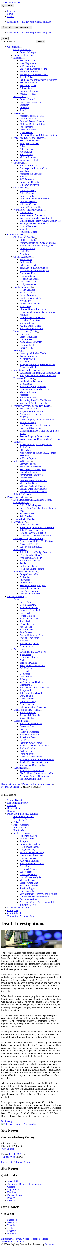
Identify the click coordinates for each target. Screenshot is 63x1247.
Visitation (24, 171)
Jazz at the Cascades (29, 731)
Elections (17, 57)
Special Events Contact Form (34, 762)
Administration (27, 838)
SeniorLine (25, 447)
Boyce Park (25, 602)
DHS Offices (26, 339)
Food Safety (25, 306)
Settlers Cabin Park (29, 618)
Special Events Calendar (31, 756)
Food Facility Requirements (33, 386)
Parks (16, 599)
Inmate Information (29, 165)
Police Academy (27, 149)
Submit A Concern (22, 494)
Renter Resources (28, 356)
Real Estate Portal (28, 408)
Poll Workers (26, 88)
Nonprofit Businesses (30, 588)
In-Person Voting (28, 66)
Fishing (23, 679)
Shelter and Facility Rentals (26, 709)
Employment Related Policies (34, 223)
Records (17, 113)
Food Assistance (27, 276)
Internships (25, 229)
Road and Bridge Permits (32, 381)
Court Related (20, 187)
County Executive (22, 49)
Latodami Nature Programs (33, 707)
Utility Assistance (28, 284)
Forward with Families (24, 519)
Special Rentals (27, 718)
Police (23, 146)
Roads (23, 563)
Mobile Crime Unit (29, 882)
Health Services (27, 290)
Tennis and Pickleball (30, 657)
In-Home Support (28, 458)
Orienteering (26, 685)
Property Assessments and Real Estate (31, 406)
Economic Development (25, 571)
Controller (24, 107)
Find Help (24, 334)
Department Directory (24, 55)
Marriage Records (28, 129)
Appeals (24, 417)
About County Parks (29, 643)
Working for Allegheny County (28, 209)
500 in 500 (25, 361)
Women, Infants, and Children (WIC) (38, 243)
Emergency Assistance (30, 466)
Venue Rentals (20, 767)
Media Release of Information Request (38, 894)
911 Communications (30, 140)
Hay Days (24, 740)
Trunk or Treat (26, 754)
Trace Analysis (27, 891)
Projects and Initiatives (18, 497)
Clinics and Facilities (30, 303)
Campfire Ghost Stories (31, 743)
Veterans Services (21, 461)
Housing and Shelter (29, 278)
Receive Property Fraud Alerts (34, 436)
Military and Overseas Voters (34, 74)
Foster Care (25, 251)
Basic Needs (26, 262)
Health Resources (28, 295)
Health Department (22, 287)
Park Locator (26, 626)
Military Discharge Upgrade (33, 488)
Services (11, 1200)
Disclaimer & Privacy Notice (15, 1238)
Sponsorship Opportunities (32, 765)
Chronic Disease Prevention (33, 309)
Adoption (24, 254)
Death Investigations (29, 847)
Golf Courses (26, 676)
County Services (15, 234)
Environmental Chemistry (32, 852)
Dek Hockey (26, 668)
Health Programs (28, 292)
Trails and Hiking (28, 701)
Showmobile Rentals (30, 715)
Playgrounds (26, 690)
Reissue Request (27, 93)
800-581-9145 (15, 1154)
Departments (13, 1189)
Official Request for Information (35, 896)
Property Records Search (32, 115)
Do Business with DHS (31, 342)
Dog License (26, 383)
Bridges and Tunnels (29, 566)
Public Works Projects (30, 505)
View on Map (8, 1148)
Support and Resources (31, 546)
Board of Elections (29, 91)
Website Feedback (39, 1238)
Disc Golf (24, 671)
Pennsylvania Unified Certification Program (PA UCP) (36, 542)
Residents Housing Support (33, 585)
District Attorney (28, 190)
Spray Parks (25, 654)
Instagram (12, 1222)
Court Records (27, 196)
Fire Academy (26, 154)
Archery (24, 660)
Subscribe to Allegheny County (16, 1162)
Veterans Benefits (28, 464)
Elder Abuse (25, 450)
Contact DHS (26, 348)
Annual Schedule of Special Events (37, 759)
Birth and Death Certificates (33, 124)
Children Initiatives (29, 240)
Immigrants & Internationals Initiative (38, 375)
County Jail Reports (29, 182)
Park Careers (26, 632)
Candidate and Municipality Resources (38, 80)
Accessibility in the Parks (32, 635)
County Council (27, 99)
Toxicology (25, 866)
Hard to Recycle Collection (33, 533)
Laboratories (26, 871)
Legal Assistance (28, 281)
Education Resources (30, 472)
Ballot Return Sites (29, 71)
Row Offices (19, 96)
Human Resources (28, 226)
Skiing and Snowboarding (32, 693)
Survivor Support (28, 888)
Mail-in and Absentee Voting (33, 69)
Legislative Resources (30, 102)
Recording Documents (30, 428)
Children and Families (24, 237)
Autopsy (24, 841)
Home (4, 784)
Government (15, 784)
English (29, 21)
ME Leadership (27, 880)
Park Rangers (26, 646)
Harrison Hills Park (29, 607)
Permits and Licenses (23, 378)
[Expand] (21, 47)
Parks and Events (15, 596)
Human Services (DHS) (25, 331)
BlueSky (11, 1233)
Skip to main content (11, 2)
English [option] (29, 32)
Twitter (10, 1228)
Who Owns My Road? (31, 555)
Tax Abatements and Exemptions (35, 425)
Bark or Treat (26, 751)
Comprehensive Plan (30, 574)
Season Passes (26, 629)
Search (4, 41)
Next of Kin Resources (31, 885)
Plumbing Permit (28, 397)
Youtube (11, 1225)
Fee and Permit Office (30, 325)
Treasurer (24, 104)
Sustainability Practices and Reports (37, 527)
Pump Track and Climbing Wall (35, 687)
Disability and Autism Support (34, 270)
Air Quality (25, 301)
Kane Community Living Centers (36, 444)
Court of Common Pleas (31, 207)
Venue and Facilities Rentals (33, 403)
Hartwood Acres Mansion (32, 770)
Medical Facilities (28, 483)
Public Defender (27, 193)
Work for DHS (27, 345)
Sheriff (23, 110)
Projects (11, 1198)
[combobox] (16, 27)
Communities (26, 582)
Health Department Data (31, 298)
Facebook (12, 1219)
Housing (17, 350)
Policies (23, 176)
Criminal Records (28, 201)
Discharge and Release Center (34, 168)
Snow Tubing (26, 696)
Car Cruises (25, 729)
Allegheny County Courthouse (34, 776)
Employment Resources (31, 475)
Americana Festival (29, 737)
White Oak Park (27, 624)
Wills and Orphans (28, 204)
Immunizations (27, 323)
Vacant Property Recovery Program (37, 419)
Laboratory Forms (28, 874)
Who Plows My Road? (31, 557)
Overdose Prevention (30, 320)
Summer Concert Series (31, 723)
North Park (25, 613)
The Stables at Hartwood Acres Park (37, 773)
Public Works (19, 549)
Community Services (30, 844)
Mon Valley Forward (30, 593)
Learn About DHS (28, 336)
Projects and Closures (30, 560)
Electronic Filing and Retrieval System (38, 135)
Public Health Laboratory (32, 328)
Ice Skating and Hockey (31, 682)
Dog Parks (25, 673)
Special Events (20, 720)
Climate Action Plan (29, 524)
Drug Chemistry (27, 849)
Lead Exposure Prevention (32, 317)
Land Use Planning (29, 591)
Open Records (26, 132)
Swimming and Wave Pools (33, 651)
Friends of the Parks (29, 638)
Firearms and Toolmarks (31, 855)
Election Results (27, 60)
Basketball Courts (28, 662)
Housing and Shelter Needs (33, 353)
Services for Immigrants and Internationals (40, 372)
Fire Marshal (26, 151)
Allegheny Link (27, 359)
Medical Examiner (28, 157)
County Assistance (22, 256)
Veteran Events (27, 477)
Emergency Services (29, 143)
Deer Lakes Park (28, 604)
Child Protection (27, 248)
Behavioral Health (28, 265)
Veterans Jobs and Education (33, 480)
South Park (25, 621)
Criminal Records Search (32, 121)
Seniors (17, 441)
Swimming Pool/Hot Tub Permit (35, 400)
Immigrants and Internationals (27, 370)
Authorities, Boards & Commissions (24, 1184)
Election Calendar (28, 82)
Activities (18, 649)
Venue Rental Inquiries (31, 778)
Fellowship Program (29, 860)
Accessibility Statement (12, 1241)
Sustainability (19, 522)
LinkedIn (11, 1231)
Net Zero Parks (27, 513)
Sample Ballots (27, 77)
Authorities (25, 577)
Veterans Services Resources (33, 491)
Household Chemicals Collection (35, 535)
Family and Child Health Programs (36, 245)
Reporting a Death (28, 836)
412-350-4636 (8, 1156)
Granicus (49, 1244)
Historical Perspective (30, 869)
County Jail (18, 162)
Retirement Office (28, 231)
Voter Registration (28, 63)
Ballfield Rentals (28, 712)
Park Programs (27, 704)
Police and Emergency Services (28, 138)
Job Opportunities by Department (36, 218)
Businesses (25, 580)
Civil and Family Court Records (35, 198)
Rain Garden (26, 516)
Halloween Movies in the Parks (35, 745)
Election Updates (28, 85)
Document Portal (28, 118)
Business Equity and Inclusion (28, 538)
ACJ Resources (27, 179)
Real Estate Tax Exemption (33, 469)
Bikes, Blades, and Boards (32, 665)
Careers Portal (26, 212)
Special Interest (27, 698)
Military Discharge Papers (32, 486)
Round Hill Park (27, 615)
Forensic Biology (28, 858)
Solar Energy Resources (31, 530)
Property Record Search (31, 411)
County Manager (28, 52)
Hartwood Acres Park (30, 610)
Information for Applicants (32, 215)
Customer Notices (28, 899)
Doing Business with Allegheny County (32, 499)
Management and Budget (25, 160)
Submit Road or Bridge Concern (35, 552)
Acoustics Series (27, 726)
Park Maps (25, 640)
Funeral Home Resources (32, 863)
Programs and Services (31, 173)
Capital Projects (21, 502)
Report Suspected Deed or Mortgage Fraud (40, 439)
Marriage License (28, 392)
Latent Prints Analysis (30, 877)
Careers (11, 1186)
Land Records (26, 127)
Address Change (28, 422)
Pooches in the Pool (29, 734)
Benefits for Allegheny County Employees (40, 220)
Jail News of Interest (29, 185)
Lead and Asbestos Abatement (34, 389)
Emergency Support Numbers (34, 267)
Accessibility (26, 259)
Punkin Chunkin (27, 748)
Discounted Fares (28, 273)
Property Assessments (30, 414)
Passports (24, 394)
